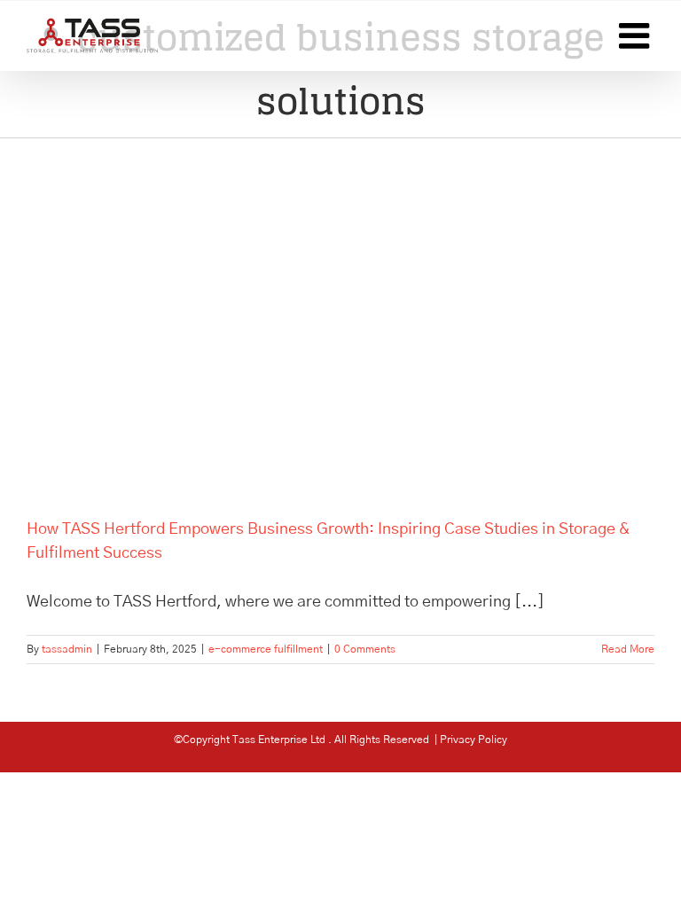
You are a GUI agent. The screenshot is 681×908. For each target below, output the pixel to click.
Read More (627, 649)
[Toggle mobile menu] (636, 35)
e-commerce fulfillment (265, 649)
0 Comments (364, 649)
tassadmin (67, 649)
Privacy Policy (473, 739)
